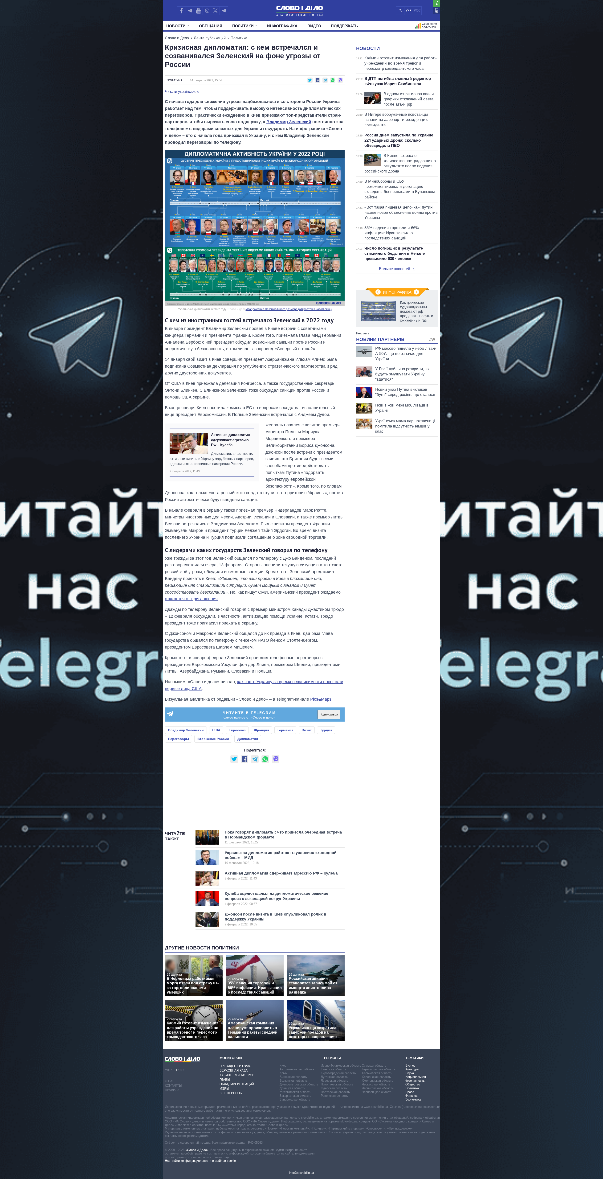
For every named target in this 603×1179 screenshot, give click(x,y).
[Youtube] (198, 10)
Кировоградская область (338, 1073)
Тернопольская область (378, 1069)
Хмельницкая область (377, 1080)
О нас (170, 1081)
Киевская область (333, 1069)
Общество (412, 1084)
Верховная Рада (234, 1070)
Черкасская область (376, 1084)
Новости (176, 26)
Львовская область (334, 1080)
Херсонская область (376, 1077)
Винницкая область (293, 1077)
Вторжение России (213, 739)
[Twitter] (215, 10)
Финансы (411, 1095)
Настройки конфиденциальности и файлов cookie (200, 1161)
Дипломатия (247, 739)
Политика (239, 38)
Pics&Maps (320, 699)
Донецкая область (292, 1088)
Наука (409, 1073)
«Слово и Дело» (196, 1150)
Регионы (332, 1058)
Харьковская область (377, 1073)
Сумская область (374, 1065)
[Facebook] (181, 10)
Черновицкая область (377, 1092)
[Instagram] (207, 10)
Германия (285, 730)
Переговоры (178, 739)
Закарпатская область (295, 1095)
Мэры (224, 1088)
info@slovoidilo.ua (301, 1173)
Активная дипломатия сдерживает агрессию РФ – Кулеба (230, 440)
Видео (314, 26)
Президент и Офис (235, 1066)
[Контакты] (436, 10)
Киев (283, 1065)
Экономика (413, 1099)
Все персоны (231, 1093)
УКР (409, 10)
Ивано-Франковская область (341, 1065)
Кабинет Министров (237, 1075)
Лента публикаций (210, 38)
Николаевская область (337, 1084)
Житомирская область (295, 1092)
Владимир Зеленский (288, 121)
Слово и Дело (177, 38)
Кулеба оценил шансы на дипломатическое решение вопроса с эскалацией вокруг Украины (276, 898)
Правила (172, 1090)
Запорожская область (295, 1099)
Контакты (173, 1085)
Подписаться (328, 714)
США (216, 730)
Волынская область (294, 1080)
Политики (243, 26)
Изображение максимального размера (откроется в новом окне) (289, 309)
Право (409, 1092)
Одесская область (334, 1088)
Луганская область (334, 1077)
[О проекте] (436, 3)
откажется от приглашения (191, 598)
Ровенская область (334, 1095)
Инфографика (282, 26)
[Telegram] (190, 10)
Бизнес (410, 1065)
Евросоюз (237, 730)
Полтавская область (335, 1092)
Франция (261, 730)
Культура (412, 1069)
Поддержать (344, 26)
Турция (326, 730)
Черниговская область (378, 1088)
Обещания (210, 26)
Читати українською (182, 92)
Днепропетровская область (299, 1084)
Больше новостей (394, 269)
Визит (307, 730)
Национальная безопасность (415, 1078)
